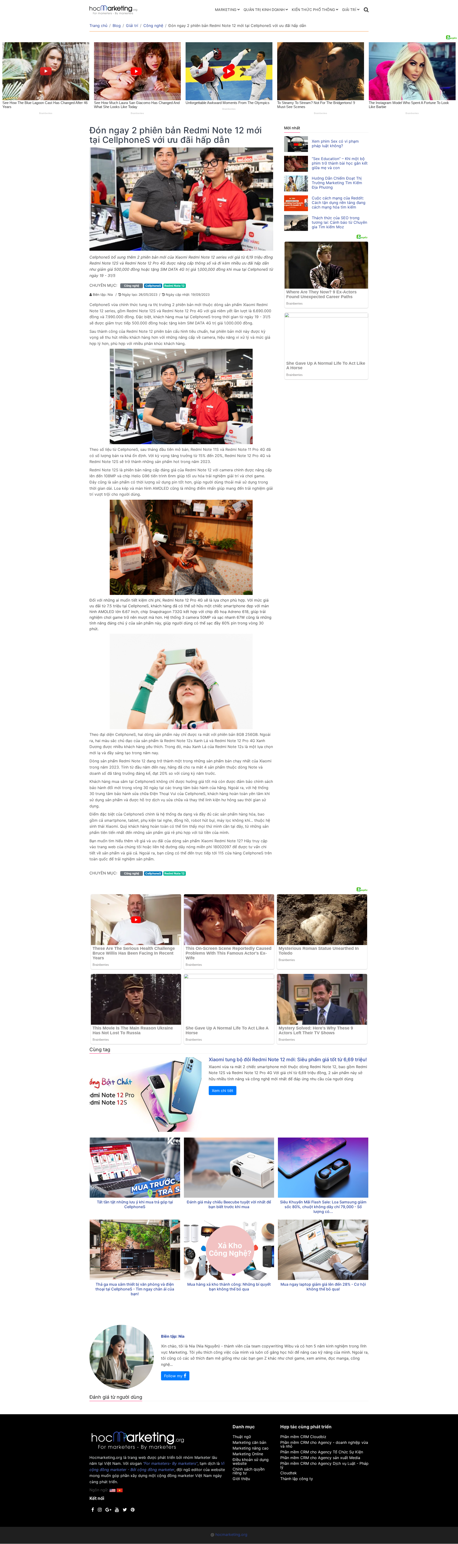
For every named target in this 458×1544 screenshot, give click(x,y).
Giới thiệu (241, 1478)
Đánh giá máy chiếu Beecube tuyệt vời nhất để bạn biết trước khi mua (229, 1204)
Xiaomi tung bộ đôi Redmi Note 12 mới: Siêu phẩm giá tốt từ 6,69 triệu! (288, 1059)
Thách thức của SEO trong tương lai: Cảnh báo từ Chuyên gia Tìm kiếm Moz (339, 222)
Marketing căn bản (249, 1442)
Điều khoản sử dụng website (251, 1461)
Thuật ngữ (242, 1436)
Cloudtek (288, 1473)
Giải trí (349, 9)
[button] (120, 1489)
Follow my (174, 1375)
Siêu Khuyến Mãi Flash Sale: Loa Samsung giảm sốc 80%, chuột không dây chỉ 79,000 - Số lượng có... (323, 1207)
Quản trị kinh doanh (264, 9)
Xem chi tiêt (222, 1090)
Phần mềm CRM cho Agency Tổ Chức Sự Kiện (321, 1452)
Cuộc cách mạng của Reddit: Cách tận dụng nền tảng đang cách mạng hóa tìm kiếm (338, 202)
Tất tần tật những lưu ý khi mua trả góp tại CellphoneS (135, 1204)
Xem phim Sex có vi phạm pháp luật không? (335, 143)
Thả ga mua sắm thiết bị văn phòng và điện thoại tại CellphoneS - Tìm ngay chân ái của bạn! (134, 1289)
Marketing (225, 9)
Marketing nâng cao (251, 1448)
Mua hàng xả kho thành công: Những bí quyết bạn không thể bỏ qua (229, 1286)
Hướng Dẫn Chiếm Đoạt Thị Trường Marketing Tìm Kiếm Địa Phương (337, 183)
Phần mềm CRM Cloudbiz (303, 1436)
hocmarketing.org (231, 1534)
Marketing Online (248, 1453)
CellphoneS (153, 285)
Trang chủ (98, 25)
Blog (117, 25)
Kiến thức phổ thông (313, 9)
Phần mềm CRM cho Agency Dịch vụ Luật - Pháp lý (324, 1465)
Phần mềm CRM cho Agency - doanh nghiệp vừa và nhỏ (324, 1444)
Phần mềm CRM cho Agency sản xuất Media (320, 1457)
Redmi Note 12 (174, 285)
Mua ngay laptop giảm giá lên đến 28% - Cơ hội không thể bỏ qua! (323, 1286)
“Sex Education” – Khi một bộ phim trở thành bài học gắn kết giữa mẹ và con (340, 163)
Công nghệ (153, 25)
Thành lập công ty (296, 1478)
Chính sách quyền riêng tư (249, 1471)
